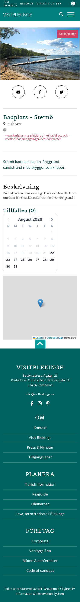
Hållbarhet (40, 503)
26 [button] (30, 259)
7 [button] (45, 239)
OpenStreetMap (55, 337)
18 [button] (23, 253)
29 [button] (52, 259)
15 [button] (52, 246)
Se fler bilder (67, 34)
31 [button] (15, 266)
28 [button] (45, 259)
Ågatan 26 (51, 375)
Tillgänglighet (40, 457)
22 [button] (52, 253)
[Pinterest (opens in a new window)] (47, 404)
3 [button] (15, 239)
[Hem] (17, 14)
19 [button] (30, 253)
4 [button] (23, 239)
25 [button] (23, 259)
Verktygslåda (40, 550)
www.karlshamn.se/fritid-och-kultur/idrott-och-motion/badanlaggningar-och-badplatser (37, 137)
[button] (51, 219)
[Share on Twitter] (61, 91)
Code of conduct (40, 570)
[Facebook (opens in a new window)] (32, 404)
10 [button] (15, 246)
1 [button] (52, 232)
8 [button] (52, 239)
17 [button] (15, 253)
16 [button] (8, 253)
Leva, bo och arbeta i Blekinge (40, 513)
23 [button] (8, 259)
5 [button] (30, 239)
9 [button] (8, 246)
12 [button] (30, 246)
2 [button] (8, 239)
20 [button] (37, 253)
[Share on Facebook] (40, 91)
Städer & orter (47, 3)
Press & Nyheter (40, 447)
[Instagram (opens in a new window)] (40, 404)
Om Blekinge (10, 3)
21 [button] (45, 253)
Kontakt (40, 427)
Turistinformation (40, 484)
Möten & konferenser (40, 560)
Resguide (26, 3)
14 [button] (45, 246)
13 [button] (37, 246)
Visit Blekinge (40, 437)
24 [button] (15, 259)
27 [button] (37, 259)
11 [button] (22, 246)
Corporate (40, 541)
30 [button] (8, 266)
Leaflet (39, 337)
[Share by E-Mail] (18, 91)
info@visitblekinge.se (40, 394)
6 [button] (37, 239)
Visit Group (44, 589)
